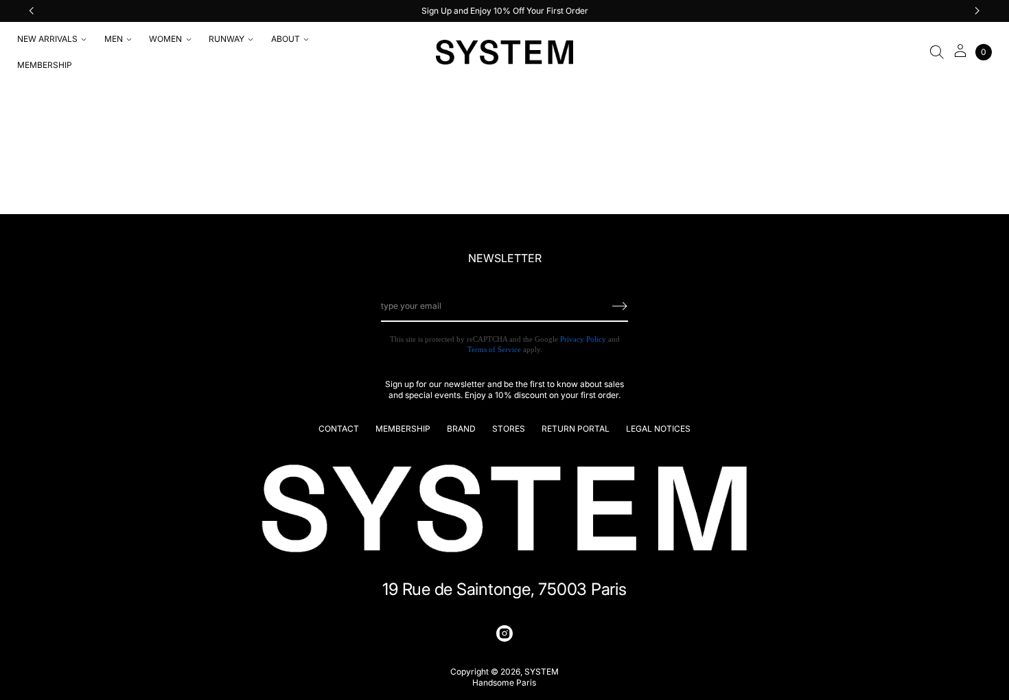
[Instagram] (504, 633)
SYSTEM (541, 671)
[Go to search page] (937, 52)
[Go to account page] (960, 55)
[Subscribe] (620, 306)
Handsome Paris (504, 682)
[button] (937, 52)
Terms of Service (494, 349)
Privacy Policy (583, 339)
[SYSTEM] (504, 52)
